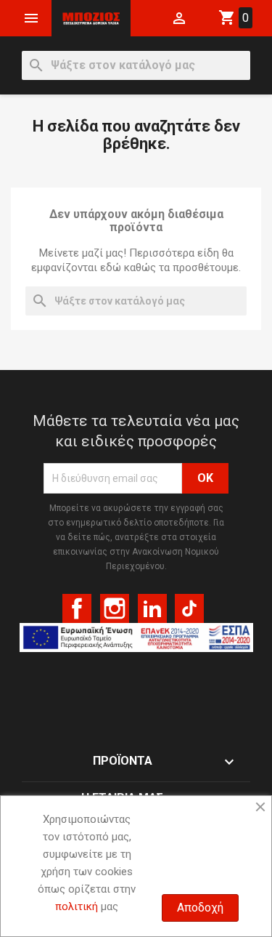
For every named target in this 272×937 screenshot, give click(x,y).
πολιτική (76, 906)
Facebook (76, 608)
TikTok (189, 608)
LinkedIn (152, 608)
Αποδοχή (200, 907)
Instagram (114, 608)
